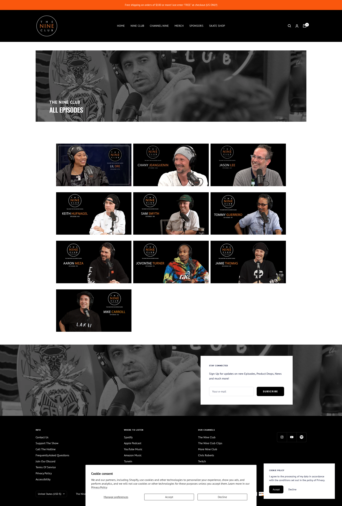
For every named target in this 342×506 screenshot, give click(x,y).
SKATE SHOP (217, 25)
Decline (222, 497)
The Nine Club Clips (210, 443)
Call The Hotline (46, 449)
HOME (121, 25)
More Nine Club (207, 449)
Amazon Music (133, 455)
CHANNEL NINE (159, 25)
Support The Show (47, 443)
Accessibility (43, 479)
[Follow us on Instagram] (282, 437)
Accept (169, 497)
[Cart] (304, 25)
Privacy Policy (99, 487)
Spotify (128, 437)
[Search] (289, 25)
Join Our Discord (45, 461)
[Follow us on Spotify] (301, 437)
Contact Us (42, 437)
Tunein (128, 461)
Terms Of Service (46, 467)
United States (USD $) (49, 493)
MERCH (179, 25)
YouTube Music (133, 449)
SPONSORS (196, 25)
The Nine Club (207, 437)
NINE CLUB (137, 25)
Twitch (202, 461)
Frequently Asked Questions (52, 455)
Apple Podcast (132, 443)
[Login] (297, 25)
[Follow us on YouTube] (292, 437)
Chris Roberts (206, 455)
